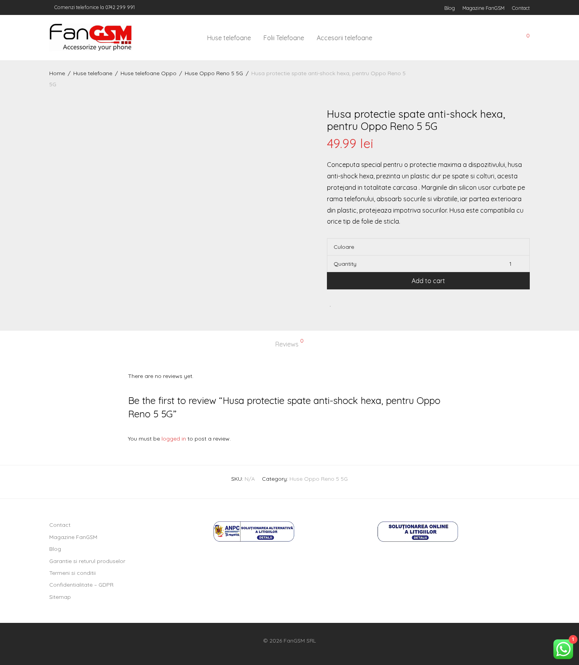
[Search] (470, 38)
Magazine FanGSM (483, 8)
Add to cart (428, 281)
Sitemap (60, 596)
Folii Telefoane (284, 38)
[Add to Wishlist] (330, 303)
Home (57, 73)
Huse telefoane (229, 38)
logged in (173, 438)
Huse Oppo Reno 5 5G (214, 73)
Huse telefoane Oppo (148, 73)
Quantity (345, 263)
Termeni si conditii (72, 572)
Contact (521, 8)
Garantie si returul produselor (87, 561)
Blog (449, 8)
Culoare (344, 246)
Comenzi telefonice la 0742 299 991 (94, 7)
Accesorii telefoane (344, 38)
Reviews (289, 343)
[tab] (289, 344)
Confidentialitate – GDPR (81, 584)
